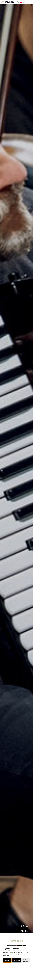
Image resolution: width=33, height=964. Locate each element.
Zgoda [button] (7, 960)
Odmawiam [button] (16, 960)
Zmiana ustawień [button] (25, 960)
